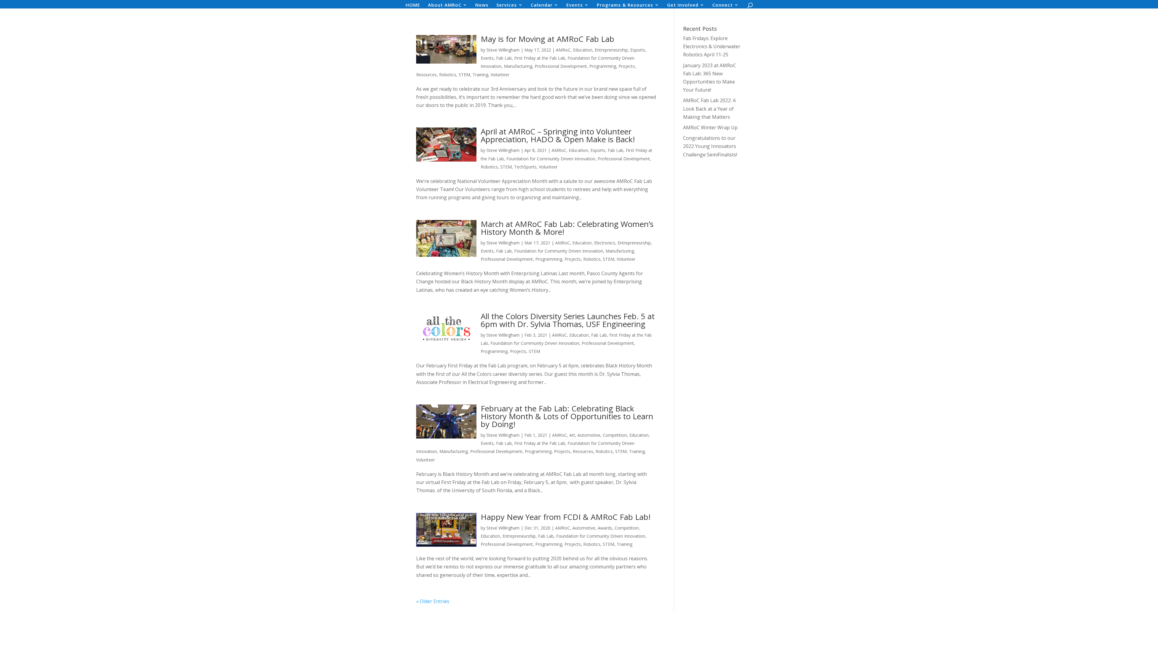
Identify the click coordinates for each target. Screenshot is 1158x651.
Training (480, 74)
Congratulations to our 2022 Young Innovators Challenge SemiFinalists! (710, 146)
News (482, 5)
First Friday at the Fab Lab (539, 58)
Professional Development (561, 66)
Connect (722, 5)
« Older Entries (432, 601)
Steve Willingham (503, 50)
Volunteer (500, 74)
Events (574, 5)
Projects (627, 66)
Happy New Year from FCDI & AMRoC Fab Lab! (565, 516)
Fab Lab (504, 58)
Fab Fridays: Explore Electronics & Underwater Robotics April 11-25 (711, 46)
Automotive (588, 435)
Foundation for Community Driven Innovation (550, 159)
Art (572, 435)
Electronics (604, 243)
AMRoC (563, 50)
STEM (464, 74)
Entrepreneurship (611, 50)
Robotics (447, 74)
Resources (426, 74)
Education (582, 50)
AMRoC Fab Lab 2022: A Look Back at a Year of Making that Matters (709, 108)
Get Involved (682, 5)
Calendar (541, 5)
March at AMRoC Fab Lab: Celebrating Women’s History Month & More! (567, 228)
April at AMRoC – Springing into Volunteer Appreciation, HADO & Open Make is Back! (558, 135)
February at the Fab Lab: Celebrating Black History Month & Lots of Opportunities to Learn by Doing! (567, 416)
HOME (413, 5)
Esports (637, 50)
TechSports (525, 167)
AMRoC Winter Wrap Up (710, 127)
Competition (615, 435)
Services (506, 5)
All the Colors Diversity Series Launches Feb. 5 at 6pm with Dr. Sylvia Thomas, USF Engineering (568, 320)
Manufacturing (518, 66)
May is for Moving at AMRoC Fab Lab (547, 38)
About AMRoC (444, 5)
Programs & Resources (625, 5)
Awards (605, 528)
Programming (602, 66)
